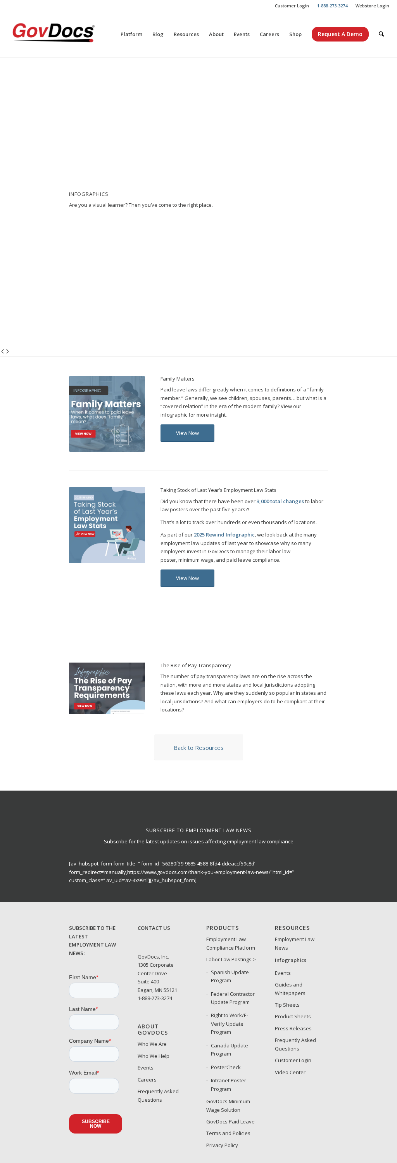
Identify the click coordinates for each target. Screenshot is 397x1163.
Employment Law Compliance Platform (230, 943)
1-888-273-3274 (155, 998)
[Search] (381, 34)
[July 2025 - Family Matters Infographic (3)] (107, 450)
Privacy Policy (222, 1145)
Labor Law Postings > (231, 959)
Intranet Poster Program (228, 1084)
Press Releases (293, 1028)
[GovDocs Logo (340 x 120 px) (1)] (72, 34)
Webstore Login (372, 6)
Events (146, 1067)
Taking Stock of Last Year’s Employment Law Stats (218, 489)
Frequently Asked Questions (158, 1095)
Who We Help (153, 1055)
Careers (147, 1079)
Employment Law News (294, 943)
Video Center (290, 1072)
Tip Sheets (287, 1004)
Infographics (290, 960)
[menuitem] (292, 6)
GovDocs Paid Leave (230, 1121)
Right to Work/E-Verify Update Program (229, 1023)
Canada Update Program (229, 1049)
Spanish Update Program (230, 976)
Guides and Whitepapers (290, 988)
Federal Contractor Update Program (233, 998)
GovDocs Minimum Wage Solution (228, 1105)
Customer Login (292, 6)
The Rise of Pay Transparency (196, 665)
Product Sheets (293, 1016)
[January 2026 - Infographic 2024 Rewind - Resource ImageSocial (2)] (107, 561)
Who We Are (152, 1043)
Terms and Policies (228, 1133)
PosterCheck (226, 1067)
